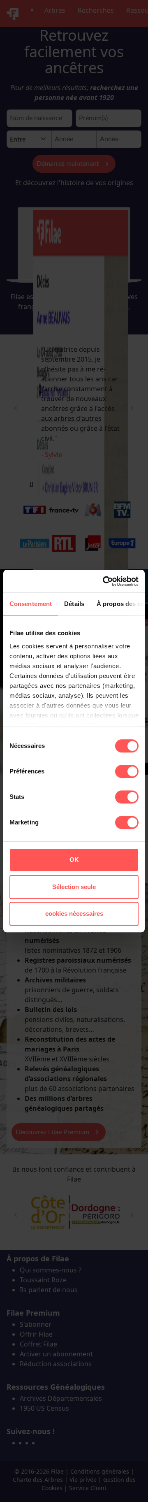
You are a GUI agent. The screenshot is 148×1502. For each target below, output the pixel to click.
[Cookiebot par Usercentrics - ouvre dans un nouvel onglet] (104, 581)
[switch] (127, 771)
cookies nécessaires (74, 913)
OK (74, 859)
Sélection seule (74, 886)
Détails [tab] (74, 603)
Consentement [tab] (30, 603)
